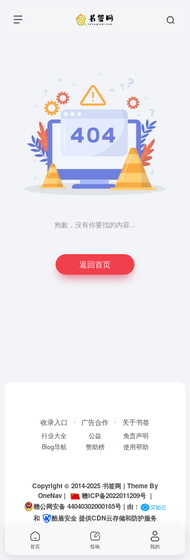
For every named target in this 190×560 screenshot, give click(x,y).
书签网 (111, 485)
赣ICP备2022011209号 (114, 495)
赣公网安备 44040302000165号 (77, 506)
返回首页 (95, 264)
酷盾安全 (64, 517)
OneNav (50, 495)
